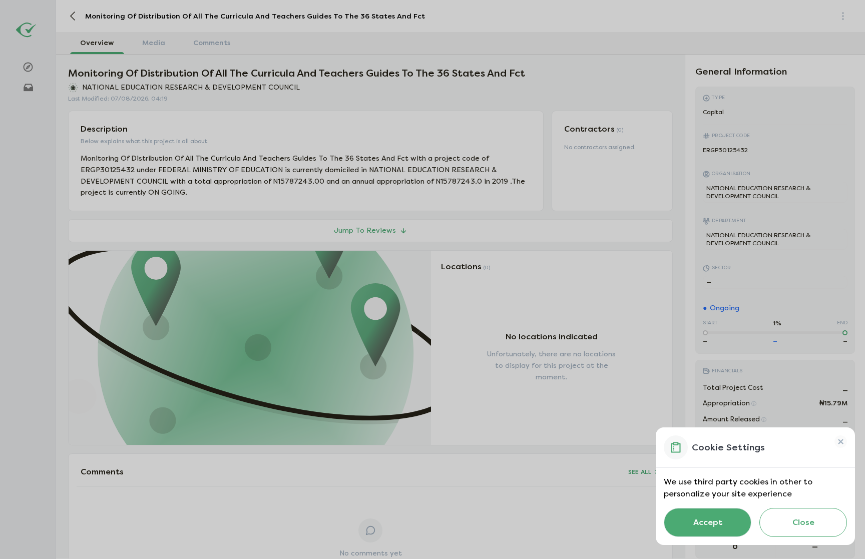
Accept (707, 522)
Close (803, 522)
